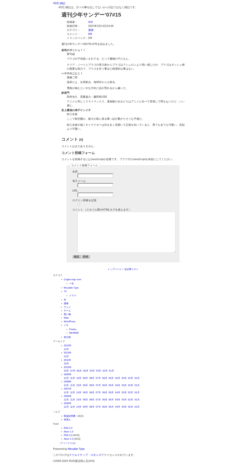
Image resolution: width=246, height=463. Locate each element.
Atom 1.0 (68, 431)
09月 (85, 378)
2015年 (67, 345)
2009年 (67, 374)
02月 (105, 370)
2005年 (67, 403)
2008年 (67, 381)
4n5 (90, 22)
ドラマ (72, 295)
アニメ (67, 307)
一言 (71, 283)
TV (65, 291)
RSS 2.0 (68, 428)
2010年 (67, 367)
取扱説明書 (69, 416)
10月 (66, 363)
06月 (79, 370)
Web (66, 317)
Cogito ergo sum (72, 279)
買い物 (67, 314)
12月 (66, 349)
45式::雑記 (59, 3)
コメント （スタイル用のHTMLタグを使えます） (101, 209)
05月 (85, 370)
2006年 (67, 396)
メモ (66, 325)
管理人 (67, 419)
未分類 (67, 337)
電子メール (79, 181)
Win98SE (74, 332)
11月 (72, 378)
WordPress (69, 321)
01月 (111, 370)
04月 (92, 370)
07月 (72, 370)
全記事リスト (131, 269)
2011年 (67, 360)
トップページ (115, 269)
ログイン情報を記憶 (84, 200)
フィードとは (68, 443)
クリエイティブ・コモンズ (85, 454)
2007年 (67, 388)
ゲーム (67, 310)
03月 (98, 370)
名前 (75, 171)
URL (75, 190)
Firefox (72, 329)
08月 (91, 378)
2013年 (67, 352)
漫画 (91, 30)
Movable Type (71, 287)
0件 (90, 34)
